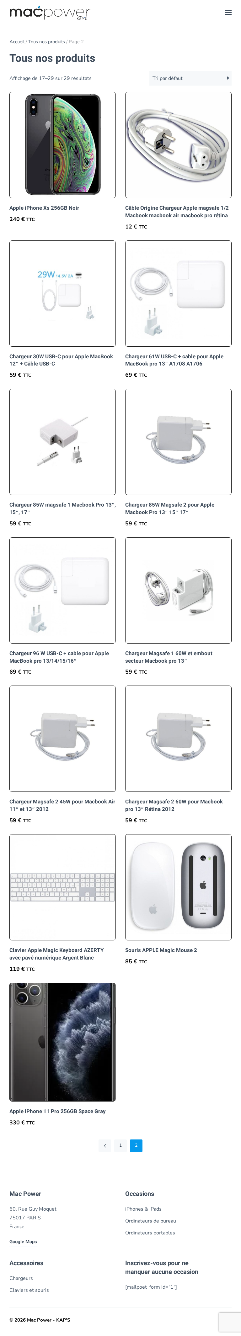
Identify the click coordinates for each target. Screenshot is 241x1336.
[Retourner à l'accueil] (50, 12)
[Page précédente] (105, 1145)
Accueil (16, 42)
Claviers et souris (29, 1290)
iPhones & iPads (143, 1209)
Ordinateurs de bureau (150, 1221)
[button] (228, 12)
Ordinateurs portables (150, 1232)
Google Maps (23, 1241)
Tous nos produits (46, 42)
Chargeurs (21, 1278)
